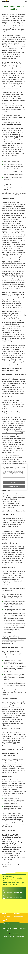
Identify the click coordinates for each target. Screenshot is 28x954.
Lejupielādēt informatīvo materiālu (14, 889)
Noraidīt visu (14, 482)
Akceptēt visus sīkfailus (14, 486)
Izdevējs (4, 913)
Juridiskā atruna (6, 916)
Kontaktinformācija (19, 916)
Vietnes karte (17, 913)
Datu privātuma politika (5, 920)
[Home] (5, 1)
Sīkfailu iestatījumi (6, 923)
